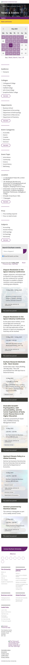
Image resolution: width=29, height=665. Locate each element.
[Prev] (3, 29)
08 (14, 41)
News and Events (6, 21)
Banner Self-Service (6, 612)
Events (19, 6)
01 (14, 37)
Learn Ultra (4, 610)
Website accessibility (21, 582)
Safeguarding (19, 589)
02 (18, 37)
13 (7, 45)
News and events (11, 6)
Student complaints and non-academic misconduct (22, 586)
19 (3, 49)
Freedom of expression (21, 578)
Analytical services (5, 600)
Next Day (15, 264)
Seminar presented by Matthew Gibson (12, 508)
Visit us (3, 578)
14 (10, 45)
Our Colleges (4, 580)
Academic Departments (7, 582)
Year (19, 57)
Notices (18, 573)
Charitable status (5, 650)
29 (7, 37)
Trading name (5, 653)
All (23, 57)
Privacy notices (5, 657)
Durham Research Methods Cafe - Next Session (14, 363)
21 (10, 49)
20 (7, 49)
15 (14, 45)
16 (18, 45)
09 (18, 41)
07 (10, 41)
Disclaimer (4, 652)
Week (10, 57)
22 (14, 49)
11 (26, 41)
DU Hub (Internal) (5, 619)
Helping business (5, 598)
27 (7, 53)
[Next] (25, 29)
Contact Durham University (13, 549)
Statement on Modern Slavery (21, 575)
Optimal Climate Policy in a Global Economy (14, 457)
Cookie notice (4, 655)
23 (18, 49)
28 (3, 37)
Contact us (4, 576)
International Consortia (21, 598)
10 (22, 41)
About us (13, 553)
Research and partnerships (19, 600)
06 (7, 41)
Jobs (2, 574)
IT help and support (6, 621)
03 (22, 37)
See (5, 96)
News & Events (10, 12)
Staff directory (4, 614)
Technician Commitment (4, 616)
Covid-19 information (21, 580)
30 (10, 37)
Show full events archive (11, 256)
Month (15, 57)
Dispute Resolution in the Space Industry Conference (14, 271)
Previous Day (6, 264)
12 (3, 45)
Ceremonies (4, 583)
